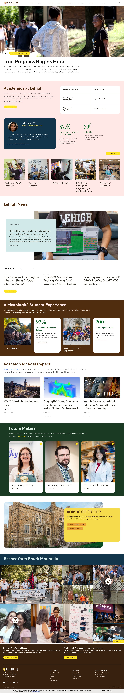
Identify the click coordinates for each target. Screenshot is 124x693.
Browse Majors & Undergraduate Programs (18, 143)
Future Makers (22, 436)
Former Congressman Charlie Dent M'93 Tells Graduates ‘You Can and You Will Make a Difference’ (102, 280)
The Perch (52, 674)
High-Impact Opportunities (67, 109)
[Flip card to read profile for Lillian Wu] (113, 444)
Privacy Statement (36, 691)
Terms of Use (6, 687)
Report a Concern (76, 678)
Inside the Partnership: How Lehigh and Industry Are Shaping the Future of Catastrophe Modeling (21, 280)
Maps (51, 678)
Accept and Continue (105, 690)
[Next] (115, 262)
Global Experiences (99, 109)
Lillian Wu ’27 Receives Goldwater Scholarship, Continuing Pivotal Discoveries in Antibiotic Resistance (60, 280)
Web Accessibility (76, 674)
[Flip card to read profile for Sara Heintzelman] (41, 444)
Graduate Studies (98, 89)
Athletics (81, 3)
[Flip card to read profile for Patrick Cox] (77, 444)
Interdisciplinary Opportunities (68, 98)
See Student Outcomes (41, 342)
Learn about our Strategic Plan (10, 657)
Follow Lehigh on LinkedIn (11, 683)
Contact (52, 676)
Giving (91, 3)
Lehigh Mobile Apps (77, 676)
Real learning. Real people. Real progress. (19, 53)
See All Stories (10, 291)
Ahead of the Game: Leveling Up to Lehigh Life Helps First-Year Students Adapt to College (30, 232)
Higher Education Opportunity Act (102, 672)
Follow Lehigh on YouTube (15, 683)
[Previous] (110, 262)
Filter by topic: (9, 269)
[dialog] (62, 691)
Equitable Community (54, 672)
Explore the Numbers (113, 153)
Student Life (71, 3)
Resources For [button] (105, 3)
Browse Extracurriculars (101, 339)
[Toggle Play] (5, 53)
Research (51, 3)
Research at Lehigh (11, 369)
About (31, 3)
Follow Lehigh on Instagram (8, 683)
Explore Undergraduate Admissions (76, 524)
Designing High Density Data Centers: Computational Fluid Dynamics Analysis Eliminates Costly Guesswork (61, 404)
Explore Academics (10, 107)
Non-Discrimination (99, 674)
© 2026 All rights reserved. (115, 686)
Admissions (61, 3)
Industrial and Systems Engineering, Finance (32, 125)
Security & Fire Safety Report (101, 676)
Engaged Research (99, 99)
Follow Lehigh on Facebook (5, 683)
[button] (119, 3)
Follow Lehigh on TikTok (18, 683)
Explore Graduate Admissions (75, 528)
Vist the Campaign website (70, 657)
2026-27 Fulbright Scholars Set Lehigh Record (21, 403)
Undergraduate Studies (70, 89)
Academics (41, 3)
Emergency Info (76, 672)
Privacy (12, 687)
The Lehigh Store (53, 680)
